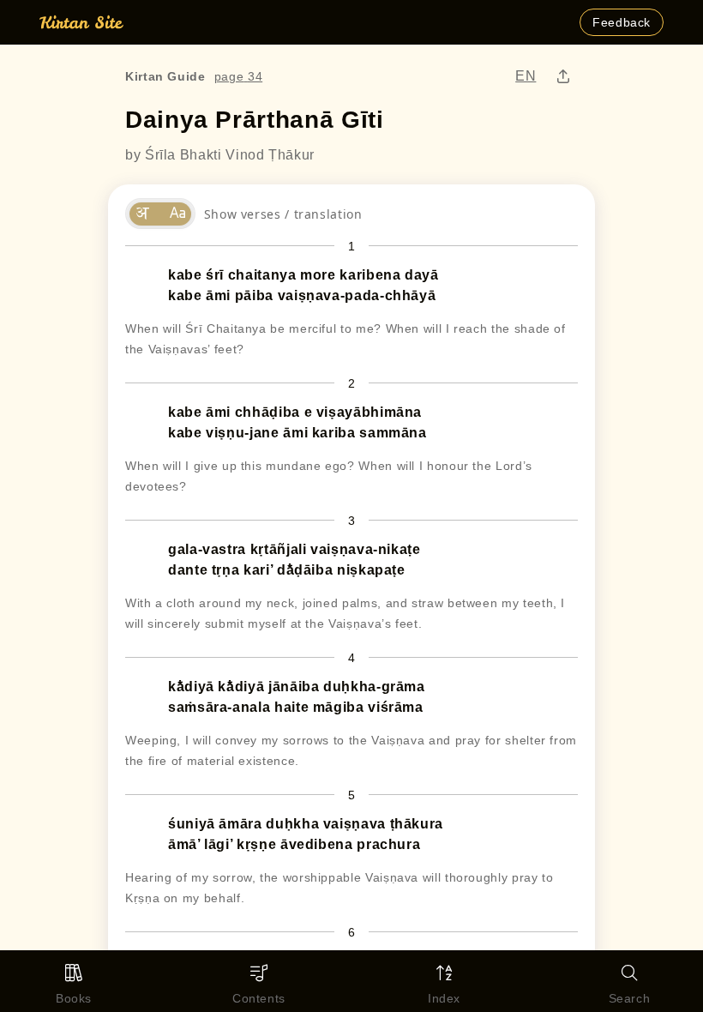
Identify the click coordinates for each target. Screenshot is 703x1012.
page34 (238, 76)
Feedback (621, 22)
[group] (160, 213)
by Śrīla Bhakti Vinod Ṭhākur (220, 155)
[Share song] (564, 76)
